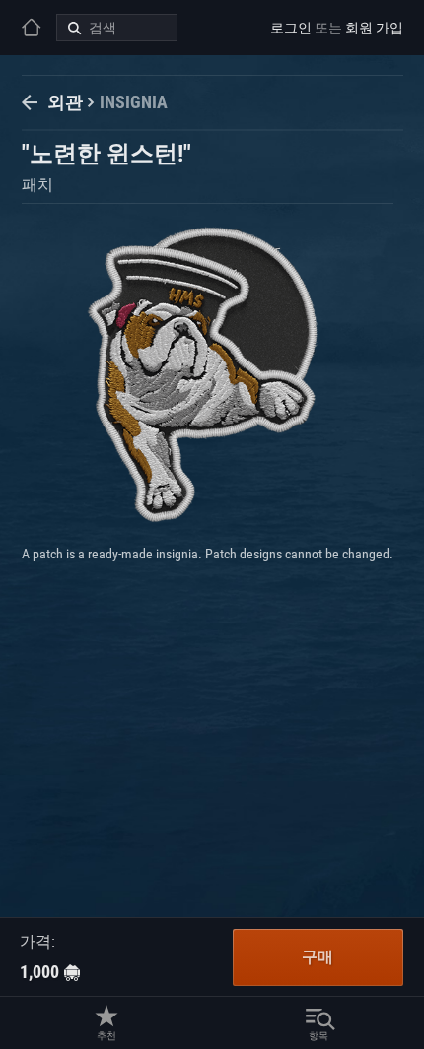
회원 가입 (374, 27)
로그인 (291, 27)
